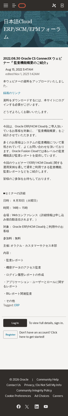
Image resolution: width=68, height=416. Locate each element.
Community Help (48, 379)
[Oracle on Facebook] (18, 406)
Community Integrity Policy (34, 390)
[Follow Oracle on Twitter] (27, 406)
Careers (58, 396)
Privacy (29, 385)
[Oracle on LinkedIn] (36, 406)
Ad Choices (41, 396)
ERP (17, 305)
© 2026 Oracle (18, 379)
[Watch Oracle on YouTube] (45, 406)
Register (10, 334)
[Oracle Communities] (54, 5)
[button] (14, 5)
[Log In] (62, 5)
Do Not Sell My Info (48, 385)
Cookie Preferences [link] (18, 396)
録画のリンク (12, 93)
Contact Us (14, 385)
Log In (15, 323)
